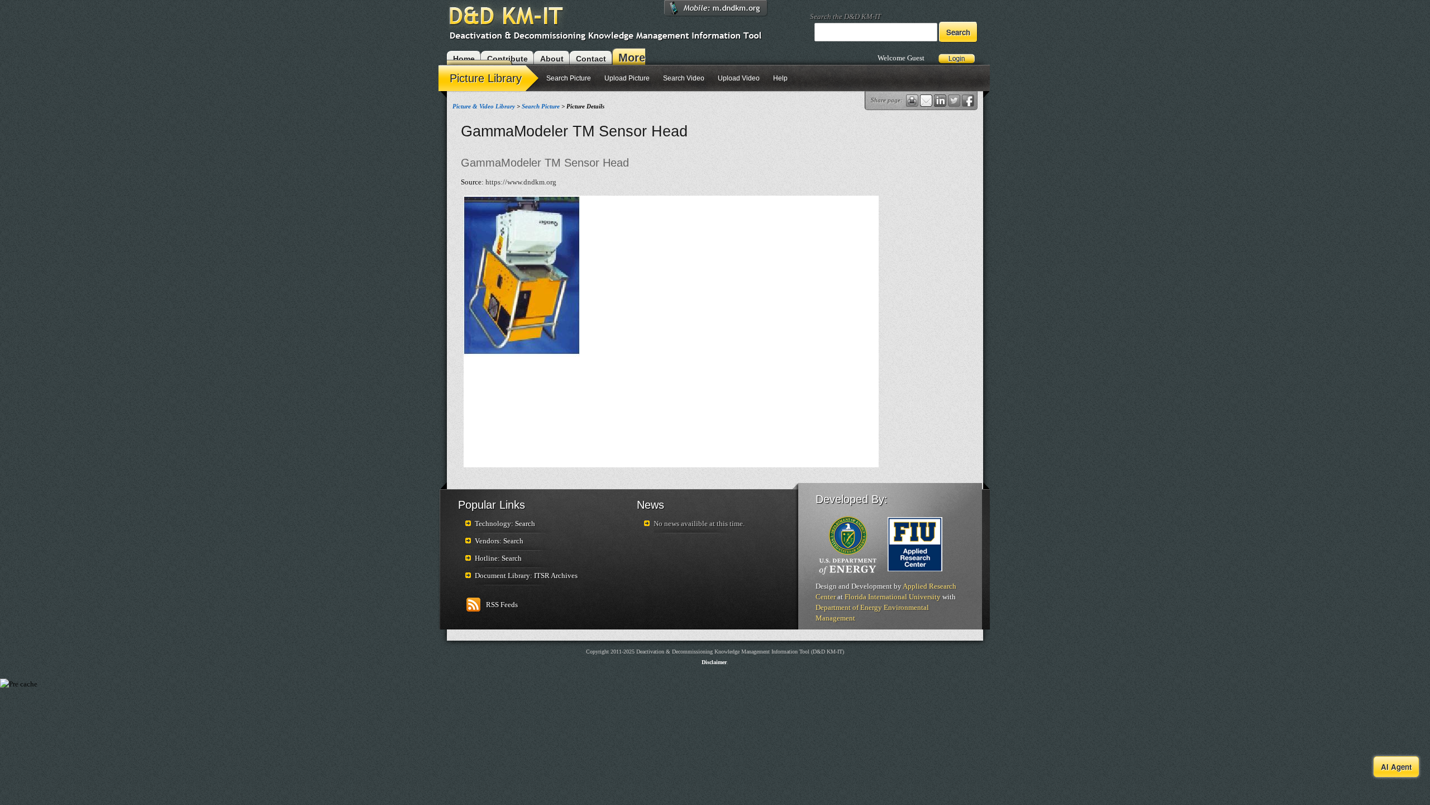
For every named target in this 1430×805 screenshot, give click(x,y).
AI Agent (1396, 766)
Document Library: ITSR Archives (526, 575)
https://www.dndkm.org (520, 182)
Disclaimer (714, 662)
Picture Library (486, 78)
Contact (591, 58)
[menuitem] (489, 77)
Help (780, 78)
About (552, 58)
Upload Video (739, 78)
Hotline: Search (498, 558)
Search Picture (568, 78)
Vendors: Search (499, 541)
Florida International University (893, 597)
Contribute (507, 58)
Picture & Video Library (483, 106)
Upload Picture (627, 78)
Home (464, 58)
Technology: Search (505, 523)
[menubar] (616, 79)
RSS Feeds (502, 604)
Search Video (683, 78)
